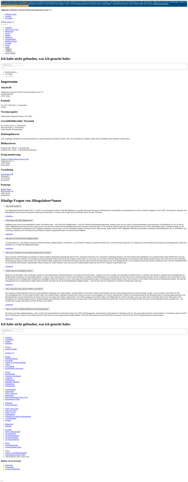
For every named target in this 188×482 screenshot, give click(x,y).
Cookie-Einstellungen (12, 469)
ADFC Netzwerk (11, 393)
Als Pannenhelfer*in (12, 439)
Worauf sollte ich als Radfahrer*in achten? (19, 271)
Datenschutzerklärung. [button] (161, 4)
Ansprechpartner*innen (13, 447)
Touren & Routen (11, 405)
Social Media (9, 366)
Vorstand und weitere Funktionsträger (18, 416)
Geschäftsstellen (10, 418)
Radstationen (9, 384)
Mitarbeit (8, 426)
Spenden (8, 16)
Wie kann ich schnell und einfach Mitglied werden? (22, 238)
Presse (7, 45)
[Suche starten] (3, 67)
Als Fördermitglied (11, 437)
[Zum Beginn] (2, 480)
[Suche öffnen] (4, 24)
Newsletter (9, 18)
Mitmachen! (9, 31)
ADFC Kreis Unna (11, 29)
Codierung (9, 378)
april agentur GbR (7, 174)
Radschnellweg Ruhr (12, 399)
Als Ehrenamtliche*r (12, 436)
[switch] (17, 72)
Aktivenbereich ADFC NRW (15, 455)
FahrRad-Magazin (11, 359)
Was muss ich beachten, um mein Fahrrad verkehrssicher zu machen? (28, 253)
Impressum (9, 465)
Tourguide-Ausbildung (13, 376)
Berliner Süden (6, 189)
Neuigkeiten (9, 339)
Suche (7, 53)
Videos (7, 364)
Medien (7, 35)
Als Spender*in (10, 434)
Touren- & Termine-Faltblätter (15, 362)
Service (7, 33)
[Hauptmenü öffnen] (6, 24)
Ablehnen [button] (4, 6)
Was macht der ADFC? (13, 206)
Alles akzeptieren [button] (23, 6)
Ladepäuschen (10, 386)
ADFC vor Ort (10, 412)
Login (7, 47)
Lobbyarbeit (9, 391)
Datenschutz (9, 467)
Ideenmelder (9, 395)
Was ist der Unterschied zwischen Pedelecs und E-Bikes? (24, 289)
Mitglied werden (11, 14)
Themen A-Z (9, 353)
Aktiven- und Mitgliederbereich (16, 453)
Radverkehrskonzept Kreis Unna (16, 397)
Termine (8, 341)
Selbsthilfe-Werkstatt (12, 382)
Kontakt (8, 420)
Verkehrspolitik (10, 39)
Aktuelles (8, 27)
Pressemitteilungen (11, 445)
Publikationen (10, 414)
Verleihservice (10, 380)
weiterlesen (9, 216)
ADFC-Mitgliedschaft (12, 432)
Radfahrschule (10, 374)
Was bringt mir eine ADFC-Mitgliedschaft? (19, 220)
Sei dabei (8, 43)
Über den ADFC (11, 411)
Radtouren (8, 37)
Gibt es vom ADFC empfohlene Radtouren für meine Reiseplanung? (27, 309)
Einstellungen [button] (12, 6)
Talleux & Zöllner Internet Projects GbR (15, 159)
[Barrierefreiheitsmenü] (2, 24)
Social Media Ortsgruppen (14, 368)
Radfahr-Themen (11, 41)
